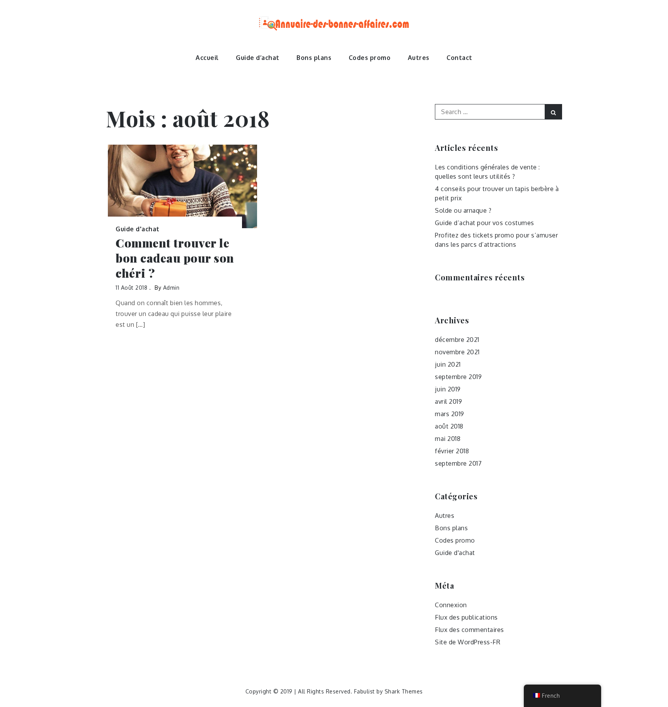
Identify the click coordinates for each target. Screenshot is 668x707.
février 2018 (452, 451)
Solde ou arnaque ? (463, 210)
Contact (459, 57)
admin (171, 287)
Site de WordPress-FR (467, 642)
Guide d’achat (257, 57)
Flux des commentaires (469, 630)
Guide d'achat (138, 229)
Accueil (207, 57)
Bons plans (314, 57)
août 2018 (449, 426)
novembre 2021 (457, 352)
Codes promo (370, 57)
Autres (418, 57)
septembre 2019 (458, 377)
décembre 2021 (457, 339)
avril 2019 (448, 401)
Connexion (451, 605)
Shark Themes (404, 691)
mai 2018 (447, 438)
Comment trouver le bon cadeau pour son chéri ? (175, 258)
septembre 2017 (458, 463)
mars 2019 (449, 414)
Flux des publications (466, 617)
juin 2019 (448, 389)
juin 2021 (448, 364)
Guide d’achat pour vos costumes (484, 223)
